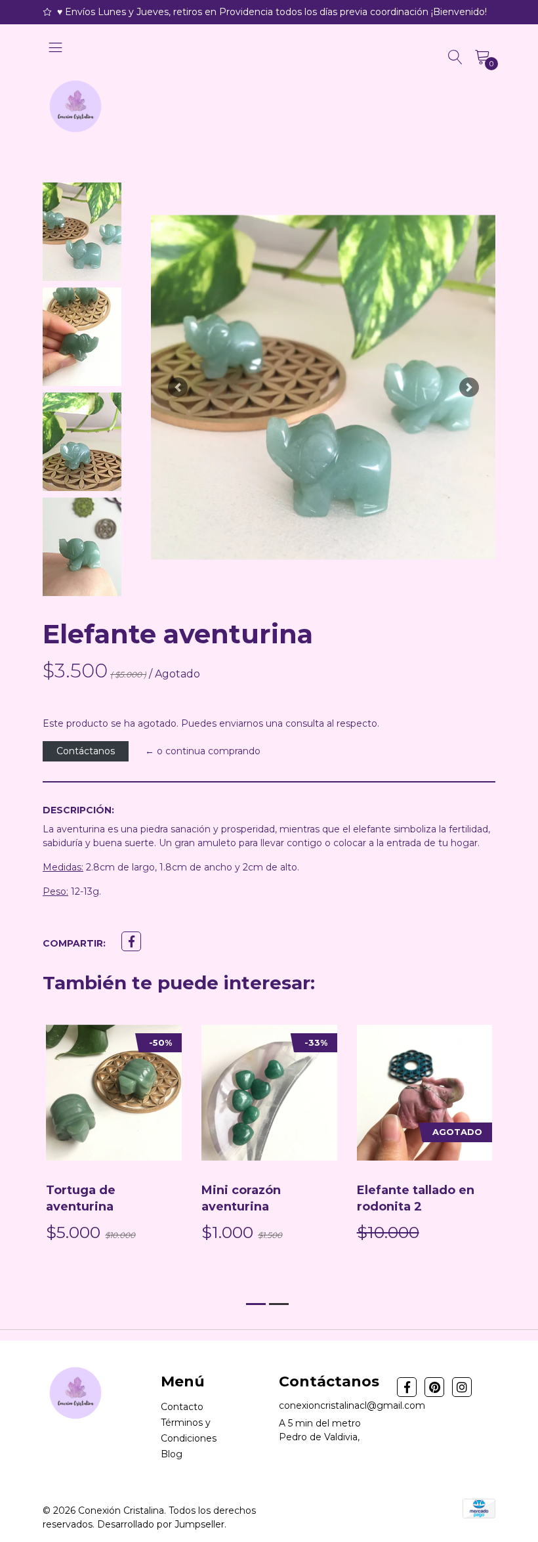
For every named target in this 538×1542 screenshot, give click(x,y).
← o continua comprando (202, 751)
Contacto (182, 1407)
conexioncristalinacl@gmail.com (352, 1405)
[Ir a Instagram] (462, 1387)
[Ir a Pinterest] (434, 1387)
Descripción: (78, 810)
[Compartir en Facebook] (131, 941)
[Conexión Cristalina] (75, 106)
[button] (177, 387)
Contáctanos (85, 751)
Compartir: (74, 943)
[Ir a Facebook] (407, 1387)
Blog (171, 1454)
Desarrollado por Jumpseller (160, 1524)
